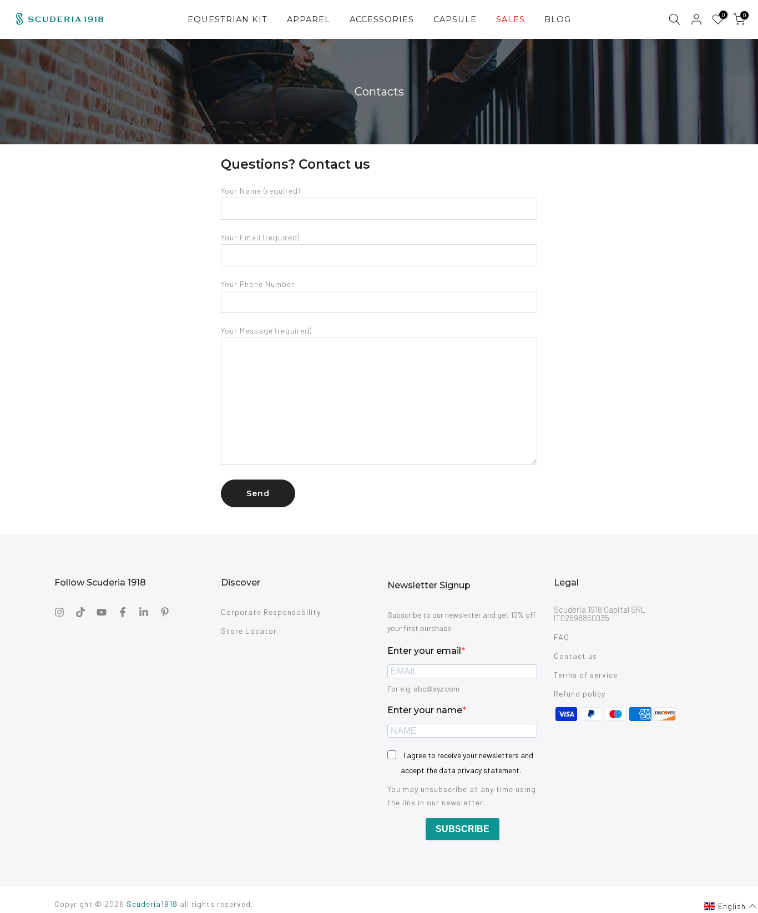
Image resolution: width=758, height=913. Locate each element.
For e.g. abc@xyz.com (423, 688)
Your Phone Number (258, 284)
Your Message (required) (266, 330)
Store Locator (249, 630)
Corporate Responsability (271, 612)
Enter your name (424, 710)
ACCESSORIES (382, 19)
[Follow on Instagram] (59, 612)
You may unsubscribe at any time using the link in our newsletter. (461, 795)
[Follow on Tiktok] (80, 612)
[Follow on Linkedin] (144, 612)
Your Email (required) (260, 237)
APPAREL (308, 19)
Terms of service (586, 674)
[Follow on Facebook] (123, 612)
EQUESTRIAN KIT (227, 19)
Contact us (575, 655)
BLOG (557, 19)
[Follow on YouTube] (102, 612)
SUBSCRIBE (462, 829)
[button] (730, 906)
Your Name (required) (260, 190)
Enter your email (424, 650)
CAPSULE (455, 19)
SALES (510, 19)
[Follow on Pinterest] (165, 612)
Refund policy (579, 693)
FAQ (561, 637)
